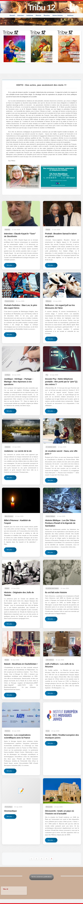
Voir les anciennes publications (41, 877)
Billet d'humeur (9, 516)
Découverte (49, 807)
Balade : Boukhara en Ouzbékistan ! (20, 664)
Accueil (12, 15)
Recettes (47, 15)
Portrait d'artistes (9, 301)
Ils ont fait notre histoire (52, 588)
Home (2, 20)
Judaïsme (29, 15)
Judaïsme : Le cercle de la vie (18, 451)
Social (47, 731)
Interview (20, 15)
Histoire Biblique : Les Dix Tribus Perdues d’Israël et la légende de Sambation (60, 523)
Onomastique (8, 807)
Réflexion (48, 301)
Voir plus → (10, 265)
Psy (47, 375)
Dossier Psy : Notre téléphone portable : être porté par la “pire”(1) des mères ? (61, 381)
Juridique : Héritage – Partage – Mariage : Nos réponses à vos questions (18, 381)
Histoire (38, 15)
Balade (7, 660)
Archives (70, 15)
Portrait (48, 229)
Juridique (7, 375)
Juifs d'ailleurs (50, 660)
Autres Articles (58, 15)
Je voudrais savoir (51, 447)
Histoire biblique (50, 516)
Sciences (7, 731)
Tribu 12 (41, 7)
